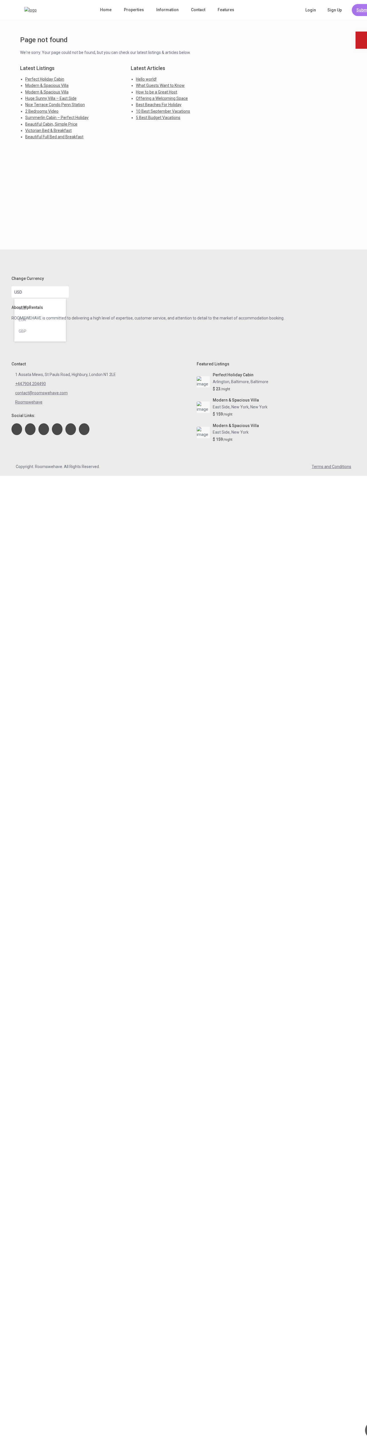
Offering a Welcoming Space (162, 98)
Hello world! (146, 79)
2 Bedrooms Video (41, 111)
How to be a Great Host (156, 92)
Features (226, 9)
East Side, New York (231, 407)
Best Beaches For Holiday (158, 104)
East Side (221, 432)
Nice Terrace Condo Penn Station (55, 104)
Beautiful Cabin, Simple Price (51, 124)
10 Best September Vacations (163, 111)
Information (167, 9)
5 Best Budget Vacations (158, 117)
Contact (198, 9)
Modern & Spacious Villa (47, 85)
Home (106, 9)
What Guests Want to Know (160, 85)
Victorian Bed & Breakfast (48, 130)
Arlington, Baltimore (231, 381)
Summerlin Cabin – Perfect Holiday (57, 117)
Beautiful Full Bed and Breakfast (54, 137)
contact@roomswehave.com (41, 393)
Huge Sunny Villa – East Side (51, 98)
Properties (134, 9)
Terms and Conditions (331, 466)
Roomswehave (28, 402)
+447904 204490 (30, 383)
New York (259, 407)
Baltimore (259, 381)
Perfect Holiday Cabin (44, 79)
